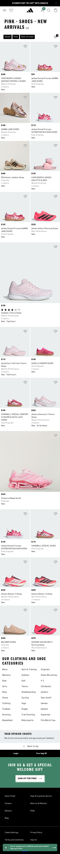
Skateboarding (28, 692)
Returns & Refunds (38, 803)
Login (15, 753)
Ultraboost (46, 686)
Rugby (24, 709)
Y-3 (42, 681)
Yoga (23, 703)
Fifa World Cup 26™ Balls (48, 720)
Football (6, 709)
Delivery (8, 811)
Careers (8, 803)
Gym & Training (29, 669)
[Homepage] (30, 11)
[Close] (6, 847)
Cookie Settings (11, 833)
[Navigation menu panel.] (4, 10)
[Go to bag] (55, 10)
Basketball (7, 720)
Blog (7, 818)
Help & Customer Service (41, 796)
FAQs (32, 811)
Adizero (44, 692)
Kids (4, 681)
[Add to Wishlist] (25, 47)
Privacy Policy (36, 833)
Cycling (25, 698)
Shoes (5, 698)
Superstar (46, 715)
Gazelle (44, 709)
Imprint (33, 840)
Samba (44, 703)
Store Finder (10, 796)
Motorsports (27, 720)
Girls (4, 686)
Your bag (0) (41, 753)
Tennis (24, 686)
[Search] (48, 10)
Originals (45, 669)
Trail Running (28, 715)
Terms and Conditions (14, 840)
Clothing (6, 703)
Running (6, 715)
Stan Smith (46, 698)
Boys (4, 692)
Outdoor (25, 675)
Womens (6, 675)
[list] (25, 37)
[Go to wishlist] (11, 10)
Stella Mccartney (49, 675)
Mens (5, 669)
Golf (23, 681)
